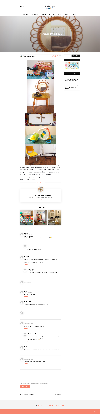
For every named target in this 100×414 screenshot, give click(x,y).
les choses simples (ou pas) (30, 358)
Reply (26, 239)
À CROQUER (60, 14)
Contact (75, 14)
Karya (25, 291)
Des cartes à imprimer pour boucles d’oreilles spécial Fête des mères (71, 80)
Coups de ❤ (67, 14)
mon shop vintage (43, 30)
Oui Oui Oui (26, 233)
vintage (59, 30)
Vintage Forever (34, 14)
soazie (25, 346)
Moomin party (58, 394)
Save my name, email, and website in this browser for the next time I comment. (34, 383)
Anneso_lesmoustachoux (29, 56)
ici (38, 179)
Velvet (25, 281)
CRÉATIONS (25, 14)
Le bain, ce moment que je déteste (27, 394)
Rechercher (75, 55)
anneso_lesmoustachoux (51, 405)
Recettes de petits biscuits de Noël (71, 82)
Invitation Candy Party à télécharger (71, 85)
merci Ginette (27, 256)
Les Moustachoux (32, 244)
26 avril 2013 (50, 36)
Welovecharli (27, 301)
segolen (26, 322)
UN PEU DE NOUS (51, 14)
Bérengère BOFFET (28, 311)
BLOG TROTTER (43, 14)
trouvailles (53, 30)
